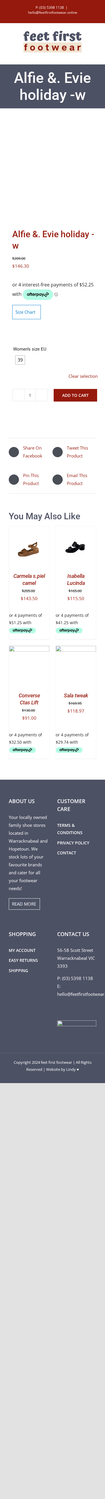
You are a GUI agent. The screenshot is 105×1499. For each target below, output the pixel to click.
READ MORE (24, 904)
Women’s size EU (29, 349)
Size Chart (25, 312)
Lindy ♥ (72, 1069)
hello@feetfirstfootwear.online (52, 12)
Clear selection (83, 376)
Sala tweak (76, 695)
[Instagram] (67, 1008)
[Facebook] (59, 1008)
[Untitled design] (52, 170)
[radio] (20, 360)
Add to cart (75, 395)
